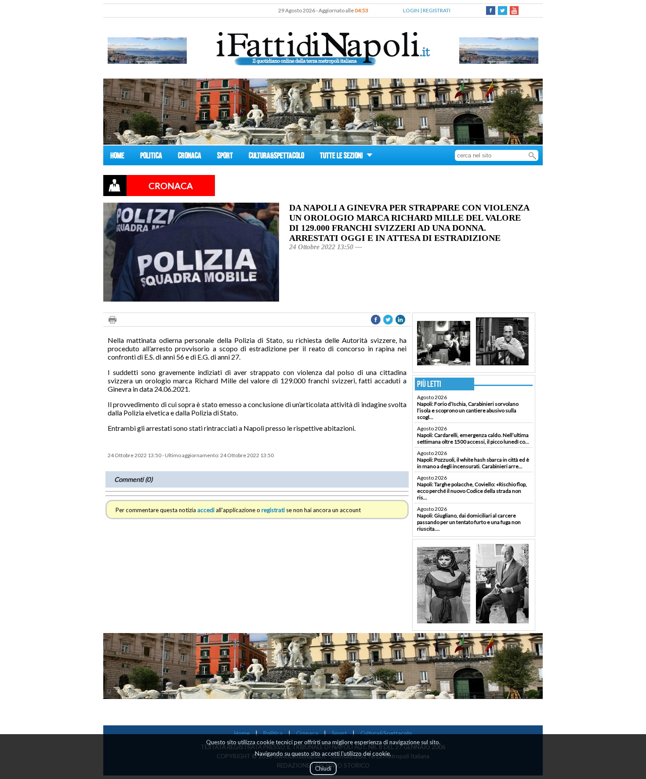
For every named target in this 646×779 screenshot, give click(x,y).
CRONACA (189, 157)
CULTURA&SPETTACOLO (276, 157)
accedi (205, 509)
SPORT (225, 157)
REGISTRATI (436, 10)
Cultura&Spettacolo (386, 733)
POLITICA (151, 157)
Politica (273, 733)
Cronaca (307, 733)
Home (242, 733)
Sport (339, 733)
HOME (117, 157)
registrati (273, 509)
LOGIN (411, 10)
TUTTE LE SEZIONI (342, 157)
